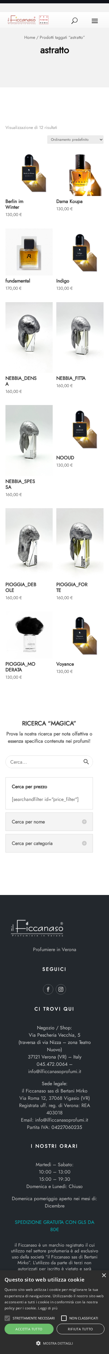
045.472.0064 (52, 1064)
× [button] (103, 1275)
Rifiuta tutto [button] (80, 1329)
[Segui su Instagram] (61, 989)
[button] (7, 1318)
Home (29, 37)
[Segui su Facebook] (48, 989)
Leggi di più (48, 1308)
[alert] (54, 1312)
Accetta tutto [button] (28, 1329)
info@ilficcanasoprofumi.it (54, 1071)
